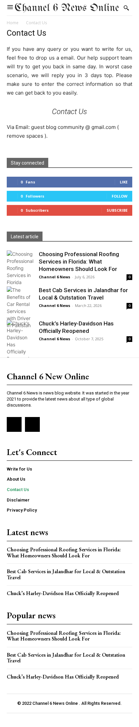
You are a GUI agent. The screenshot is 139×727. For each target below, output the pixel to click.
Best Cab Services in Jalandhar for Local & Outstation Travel (66, 574)
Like (124, 181)
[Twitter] (32, 424)
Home (13, 23)
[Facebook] (14, 424)
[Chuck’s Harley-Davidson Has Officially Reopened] (20, 341)
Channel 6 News (54, 276)
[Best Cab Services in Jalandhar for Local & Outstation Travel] (20, 307)
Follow (120, 196)
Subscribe (117, 210)
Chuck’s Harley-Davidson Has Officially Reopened (63, 593)
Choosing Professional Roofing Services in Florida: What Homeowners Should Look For (79, 261)
